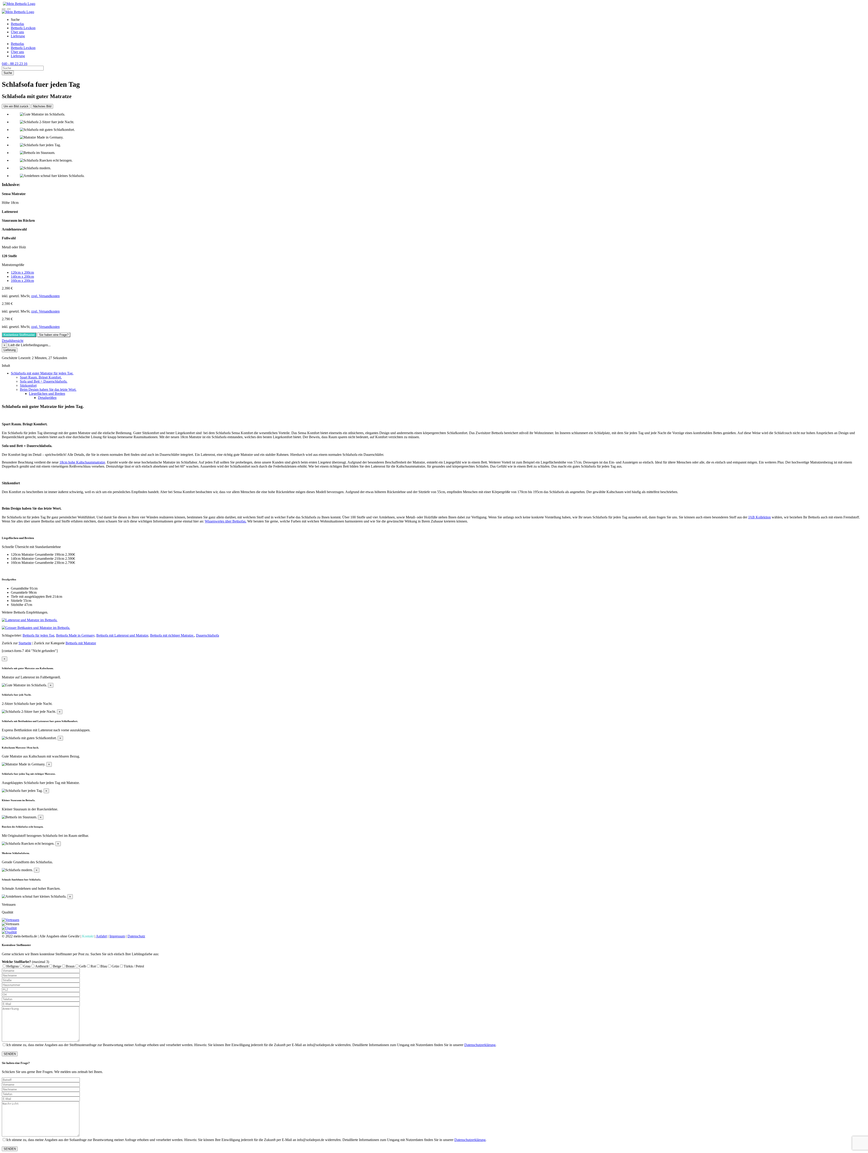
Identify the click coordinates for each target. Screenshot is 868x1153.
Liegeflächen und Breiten (47, 393)
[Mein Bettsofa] (18, 4)
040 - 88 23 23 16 (14, 64)
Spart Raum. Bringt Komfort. (41, 377)
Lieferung (18, 36)
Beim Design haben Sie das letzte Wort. (48, 389)
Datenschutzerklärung (479, 1045)
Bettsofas (17, 24)
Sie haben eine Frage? (53, 334)
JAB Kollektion (759, 517)
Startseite (25, 643)
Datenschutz (136, 936)
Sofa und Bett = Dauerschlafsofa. (43, 381)
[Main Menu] (9, 9)
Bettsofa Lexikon (23, 28)
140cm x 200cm (22, 276)
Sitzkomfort (28, 385)
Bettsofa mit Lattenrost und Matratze (122, 635)
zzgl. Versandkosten (45, 296)
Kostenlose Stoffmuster (19, 334)
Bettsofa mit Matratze (81, 643)
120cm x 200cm (22, 272)
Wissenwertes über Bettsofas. (225, 521)
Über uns (17, 32)
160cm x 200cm (22, 280)
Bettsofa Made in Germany (75, 635)
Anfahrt (101, 936)
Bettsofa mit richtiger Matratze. (172, 635)
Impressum (117, 936)
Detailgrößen (47, 398)
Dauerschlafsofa (207, 635)
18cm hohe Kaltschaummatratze (82, 462)
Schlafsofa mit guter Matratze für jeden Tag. (42, 373)
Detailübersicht (12, 341)
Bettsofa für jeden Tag (38, 635)
